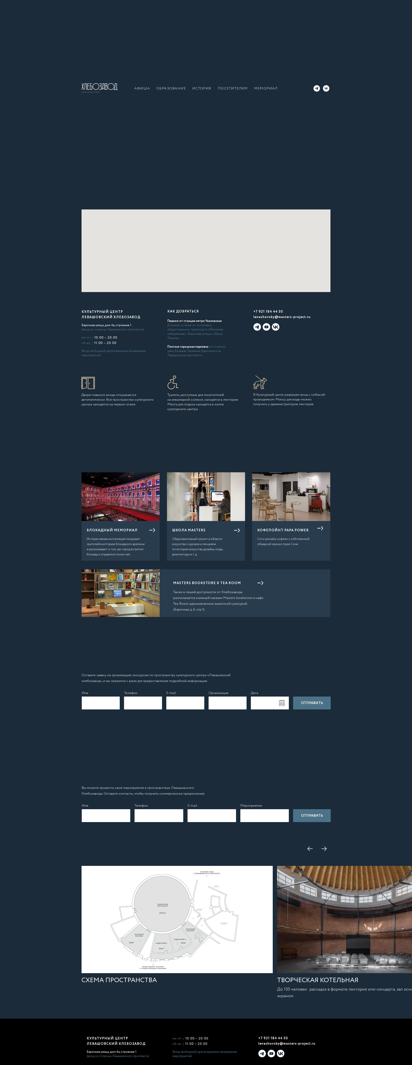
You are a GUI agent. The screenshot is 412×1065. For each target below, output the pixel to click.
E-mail (171, 693)
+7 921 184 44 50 (268, 311)
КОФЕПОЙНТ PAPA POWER (283, 530)
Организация (218, 693)
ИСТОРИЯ (201, 88)
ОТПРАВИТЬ (312, 703)
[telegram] (317, 88)
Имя (85, 693)
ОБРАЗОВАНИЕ (171, 88)
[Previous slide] (310, 848)
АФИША (142, 88)
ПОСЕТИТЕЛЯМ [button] (233, 88)
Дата (254, 693)
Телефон (130, 693)
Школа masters (189, 530)
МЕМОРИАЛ (266, 88)
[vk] (326, 88)
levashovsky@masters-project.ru (282, 317)
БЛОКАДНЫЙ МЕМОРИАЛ (112, 530)
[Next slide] (324, 848)
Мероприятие (251, 805)
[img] (206, 496)
